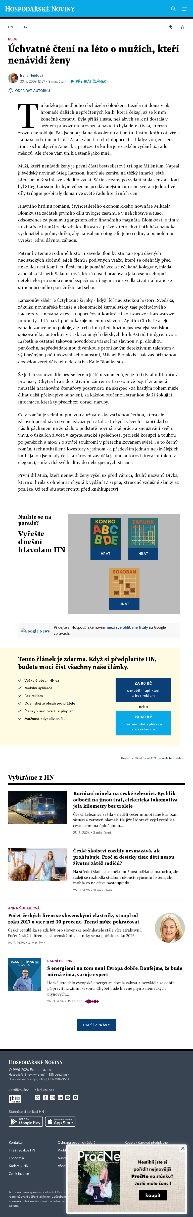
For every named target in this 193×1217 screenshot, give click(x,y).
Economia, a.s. (41, 1070)
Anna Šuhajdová (24, 908)
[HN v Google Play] (26, 1122)
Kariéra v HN (18, 1166)
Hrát (106, 553)
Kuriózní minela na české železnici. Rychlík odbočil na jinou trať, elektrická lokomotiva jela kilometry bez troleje (125, 800)
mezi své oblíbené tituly (127, 627)
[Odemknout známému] (182, 27)
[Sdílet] (170, 27)
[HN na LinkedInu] (60, 1097)
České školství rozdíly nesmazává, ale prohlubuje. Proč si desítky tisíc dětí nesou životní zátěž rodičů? (123, 857)
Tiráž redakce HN (22, 1150)
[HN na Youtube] (75, 1097)
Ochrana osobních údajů (76, 1142)
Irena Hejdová (31, 75)
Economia (16, 1158)
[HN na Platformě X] (37, 1097)
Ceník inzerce (19, 1174)
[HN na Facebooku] (45, 1097)
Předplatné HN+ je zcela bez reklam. (160, 758)
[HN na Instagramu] (52, 1097)
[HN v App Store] (60, 1122)
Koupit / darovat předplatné (146, 1142)
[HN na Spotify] (67, 1097)
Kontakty (16, 1142)
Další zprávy (96, 1025)
